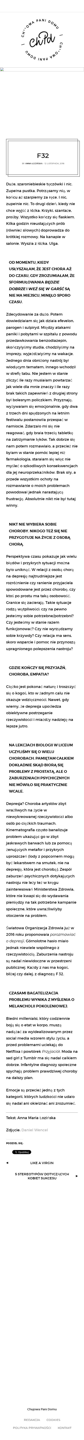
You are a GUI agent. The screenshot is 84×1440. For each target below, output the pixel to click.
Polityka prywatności (32, 1428)
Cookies (53, 1420)
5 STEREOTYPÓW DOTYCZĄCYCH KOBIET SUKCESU (42, 1176)
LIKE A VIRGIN (42, 1163)
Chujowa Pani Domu (42, 1409)
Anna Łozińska (33, 163)
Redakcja (32, 1420)
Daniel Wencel (35, 1130)
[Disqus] (42, 1233)
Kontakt (64, 1428)
